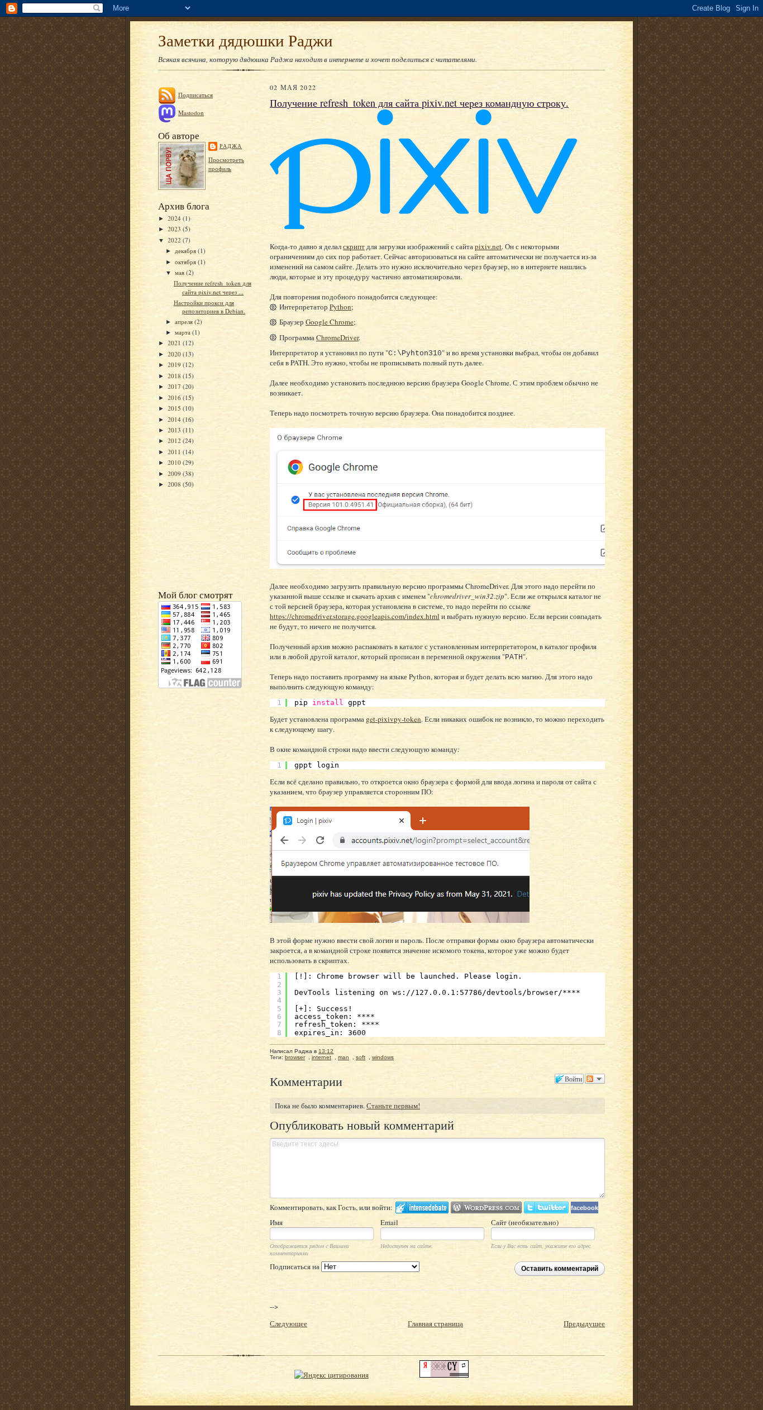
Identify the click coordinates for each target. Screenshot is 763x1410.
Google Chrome (330, 322)
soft (360, 1057)
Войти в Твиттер (546, 1207)
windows (383, 1057)
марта (183, 332)
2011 (175, 451)
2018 (175, 375)
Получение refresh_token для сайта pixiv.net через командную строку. (419, 102)
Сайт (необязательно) (525, 1222)
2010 (175, 462)
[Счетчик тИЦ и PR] (444, 1375)
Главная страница (435, 1323)
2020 (175, 354)
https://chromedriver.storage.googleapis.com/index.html (355, 616)
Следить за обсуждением (595, 1079)
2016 (175, 397)
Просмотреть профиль (226, 164)
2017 (175, 386)
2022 (175, 240)
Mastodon (191, 112)
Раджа (231, 146)
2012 (175, 440)
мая (180, 272)
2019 (175, 364)
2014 (175, 419)
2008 (175, 484)
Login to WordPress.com (486, 1207)
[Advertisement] (208, 538)
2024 (175, 218)
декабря (186, 250)
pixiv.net (488, 246)
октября (186, 262)
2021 (175, 343)
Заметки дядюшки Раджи (245, 40)
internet (321, 1057)
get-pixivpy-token (393, 719)
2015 (175, 408)
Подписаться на (295, 1266)
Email (389, 1222)
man (343, 1057)
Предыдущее (584, 1323)
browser (295, 1057)
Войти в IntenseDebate (422, 1207)
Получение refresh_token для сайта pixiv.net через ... (212, 287)
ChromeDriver (337, 337)
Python (340, 307)
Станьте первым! (393, 1106)
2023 (175, 229)
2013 (175, 430)
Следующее (288, 1323)
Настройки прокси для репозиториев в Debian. (209, 307)
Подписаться (195, 94)
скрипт (354, 246)
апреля (184, 321)
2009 (175, 473)
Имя (276, 1222)
